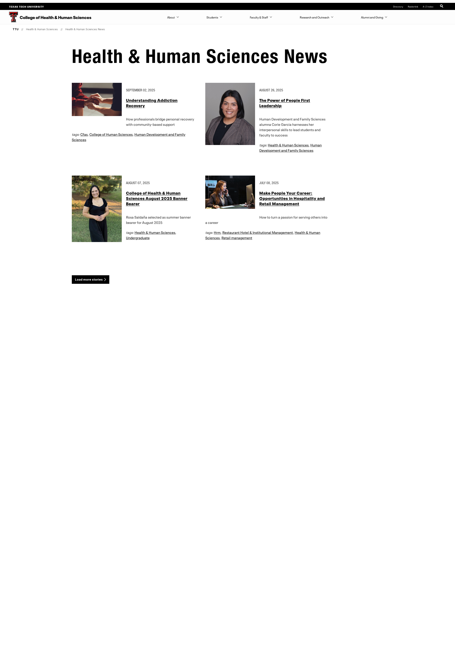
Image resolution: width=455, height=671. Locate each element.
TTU (15, 29)
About (171, 17)
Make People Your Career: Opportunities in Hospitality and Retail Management (292, 198)
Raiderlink (413, 6)
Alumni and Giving (372, 17)
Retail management (236, 237)
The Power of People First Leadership (284, 102)
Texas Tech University (26, 6)
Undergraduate (138, 237)
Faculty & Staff (259, 17)
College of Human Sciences (111, 134)
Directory (398, 6)
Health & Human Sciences (42, 29)
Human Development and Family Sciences (290, 147)
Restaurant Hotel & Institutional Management (257, 232)
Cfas (84, 134)
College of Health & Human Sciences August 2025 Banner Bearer (157, 198)
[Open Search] (442, 6)
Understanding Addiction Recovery (152, 102)
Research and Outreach (314, 17)
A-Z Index (428, 6)
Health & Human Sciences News (85, 29)
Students (212, 17)
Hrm (217, 232)
